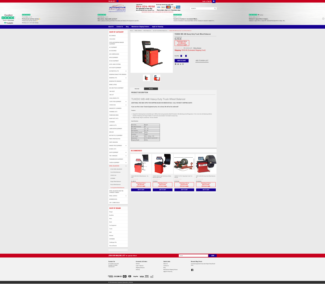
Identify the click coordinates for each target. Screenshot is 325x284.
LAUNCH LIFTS (113, 125)
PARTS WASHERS (113, 142)
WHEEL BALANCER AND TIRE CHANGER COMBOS (116, 191)
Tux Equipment (112, 225)
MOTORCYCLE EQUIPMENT (115, 135)
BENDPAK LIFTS (113, 78)
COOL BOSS (112, 39)
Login (203, 1)
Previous (131, 52)
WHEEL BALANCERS (114, 166)
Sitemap (138, 269)
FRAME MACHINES (114, 115)
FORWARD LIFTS (113, 111)
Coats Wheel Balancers (115, 172)
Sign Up (209, 1)
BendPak (111, 215)
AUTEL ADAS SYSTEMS (115, 64)
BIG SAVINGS (112, 35)
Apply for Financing (157, 26)
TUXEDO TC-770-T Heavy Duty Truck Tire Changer (183, 176)
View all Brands (113, 245)
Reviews (151, 88)
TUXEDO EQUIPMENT (114, 162)
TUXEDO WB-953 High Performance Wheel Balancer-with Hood (162, 176)
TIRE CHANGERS (113, 156)
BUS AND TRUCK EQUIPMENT (116, 88)
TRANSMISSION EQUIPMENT (116, 159)
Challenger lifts (113, 242)
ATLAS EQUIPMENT (114, 61)
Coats (110, 229)
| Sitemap (130, 282)
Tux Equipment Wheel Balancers (117, 187)
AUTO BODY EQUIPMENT (115, 67)
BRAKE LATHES (113, 84)
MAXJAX (111, 132)
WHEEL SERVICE (113, 196)
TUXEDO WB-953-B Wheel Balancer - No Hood (139, 176)
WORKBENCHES (113, 199)
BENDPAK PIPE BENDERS (115, 81)
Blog (127, 26)
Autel (110, 222)
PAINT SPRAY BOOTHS (114, 139)
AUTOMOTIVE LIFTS (114, 71)
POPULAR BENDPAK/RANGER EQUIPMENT (116, 43)
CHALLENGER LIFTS (114, 98)
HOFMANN (112, 122)
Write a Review (197, 48)
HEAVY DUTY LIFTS (113, 118)
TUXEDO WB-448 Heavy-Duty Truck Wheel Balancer (180, 30)
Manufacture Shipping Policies (140, 26)
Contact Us (120, 26)
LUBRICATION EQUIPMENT (115, 128)
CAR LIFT (111, 95)
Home (131, 30)
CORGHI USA (112, 105)
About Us (111, 26)
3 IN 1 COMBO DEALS (114, 202)
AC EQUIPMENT (113, 47)
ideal (110, 232)
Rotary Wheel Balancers (115, 184)
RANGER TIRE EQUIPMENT (115, 145)
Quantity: (177, 55)
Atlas (110, 218)
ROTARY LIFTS (112, 149)
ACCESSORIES (112, 50)
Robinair (111, 235)
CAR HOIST (112, 91)
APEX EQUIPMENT (113, 57)
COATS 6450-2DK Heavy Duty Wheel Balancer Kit (205, 176)
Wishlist (138, 263)
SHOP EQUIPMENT (113, 152)
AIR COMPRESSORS (114, 54)
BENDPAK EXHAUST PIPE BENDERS (117, 74)
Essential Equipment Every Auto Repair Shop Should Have (203, 264)
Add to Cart (141, 189)
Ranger (111, 212)
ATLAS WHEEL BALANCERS (116, 169)
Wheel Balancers (147, 30)
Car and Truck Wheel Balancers (160, 30)
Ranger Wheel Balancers (115, 181)
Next (171, 52)
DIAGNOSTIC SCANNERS (115, 108)
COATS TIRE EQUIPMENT (115, 101)
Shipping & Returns (140, 267)
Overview (137, 88)
